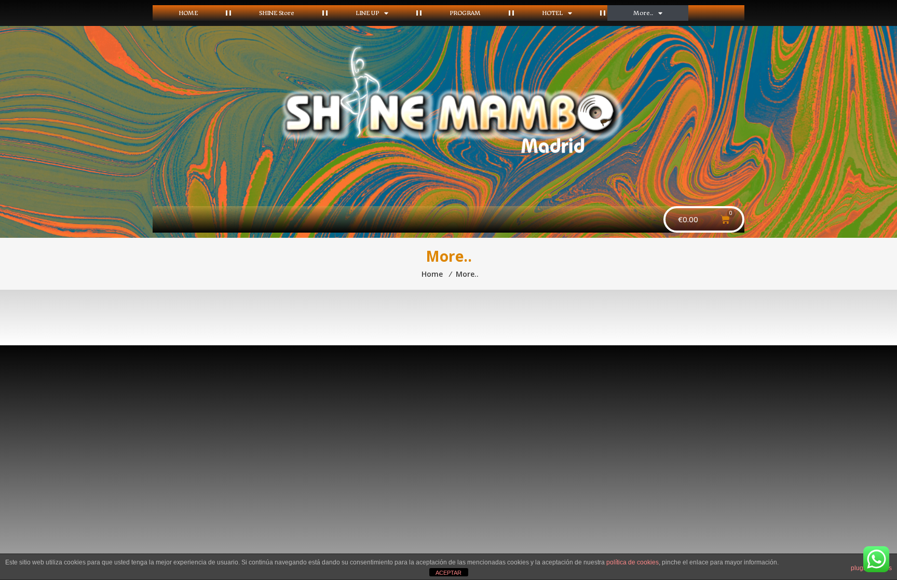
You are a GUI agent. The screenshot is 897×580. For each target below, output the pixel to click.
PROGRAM (465, 13)
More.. (643, 13)
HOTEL (552, 13)
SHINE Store (276, 13)
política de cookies (632, 562)
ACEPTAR (448, 573)
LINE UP (367, 13)
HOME (188, 13)
